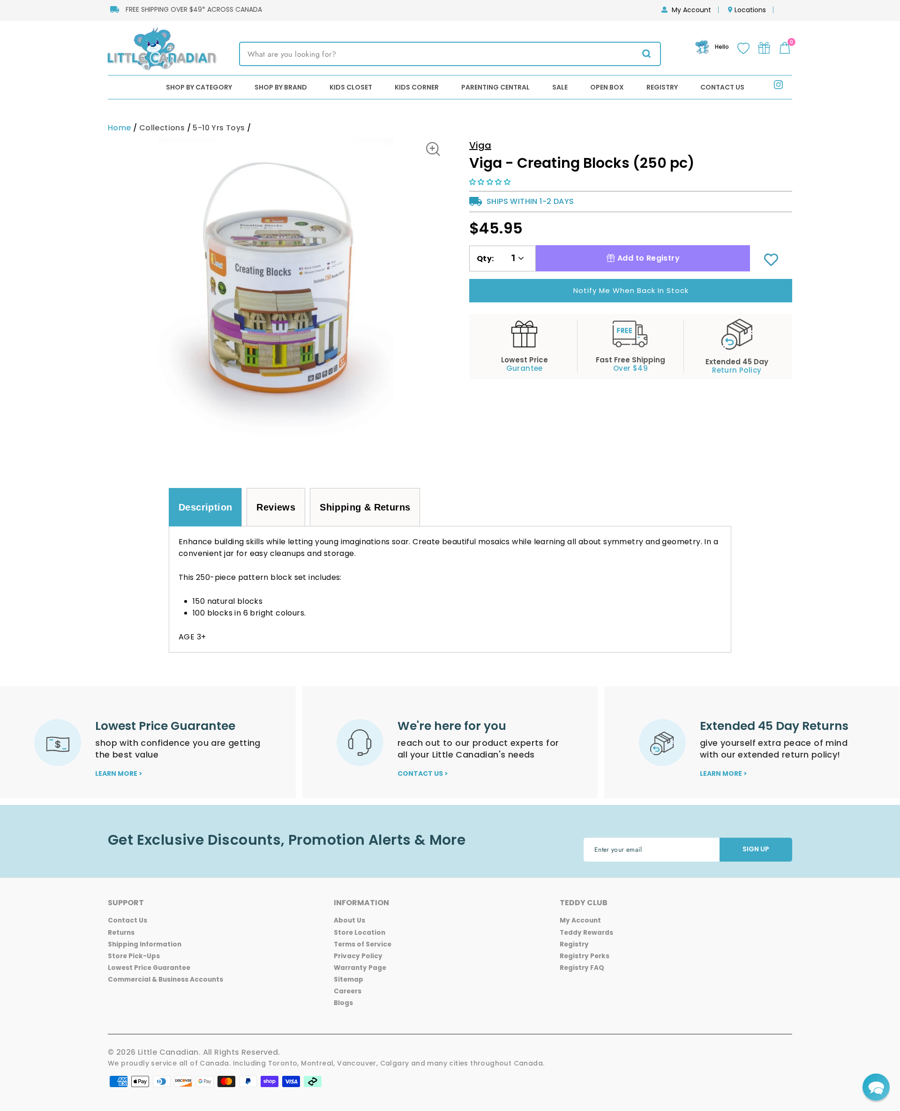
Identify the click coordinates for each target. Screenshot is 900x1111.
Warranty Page (360, 967)
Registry (662, 87)
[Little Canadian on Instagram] (778, 86)
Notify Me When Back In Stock (631, 290)
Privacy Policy (358, 956)
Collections (162, 127)
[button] (490, 182)
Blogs (343, 1002)
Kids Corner (417, 87)
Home (119, 127)
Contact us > (423, 773)
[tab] (205, 507)
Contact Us (722, 87)
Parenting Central (495, 87)
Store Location (359, 932)
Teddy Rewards (586, 932)
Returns (121, 932)
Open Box (607, 87)
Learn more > (118, 773)
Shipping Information (144, 944)
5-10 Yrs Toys (219, 127)
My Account (691, 10)
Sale (560, 87)
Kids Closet (351, 87)
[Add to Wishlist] (771, 260)
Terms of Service (362, 944)
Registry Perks (584, 956)
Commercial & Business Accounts (165, 979)
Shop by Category (199, 87)
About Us (349, 920)
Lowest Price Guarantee (149, 967)
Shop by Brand (281, 87)
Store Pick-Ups (134, 956)
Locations (750, 10)
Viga (480, 145)
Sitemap (348, 979)
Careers (347, 991)
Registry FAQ (582, 967)
